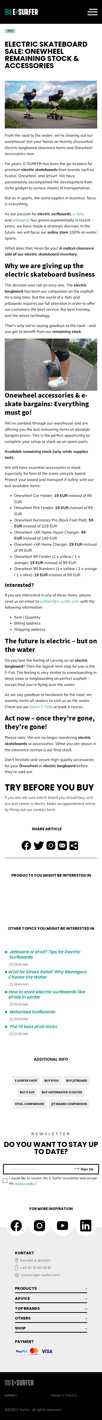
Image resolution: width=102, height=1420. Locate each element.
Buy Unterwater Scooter (62, 1092)
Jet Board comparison (69, 1104)
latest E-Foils (41, 706)
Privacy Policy (64, 1395)
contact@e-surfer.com (59, 601)
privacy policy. (25, 1183)
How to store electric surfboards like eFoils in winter (45, 994)
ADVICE (22, 1298)
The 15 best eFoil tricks (31, 1026)
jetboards (21, 220)
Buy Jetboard (76, 1081)
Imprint (11, 1395)
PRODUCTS (26, 1288)
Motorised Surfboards (30, 1012)
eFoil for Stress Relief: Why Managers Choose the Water (45, 974)
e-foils (78, 213)
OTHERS (23, 1318)
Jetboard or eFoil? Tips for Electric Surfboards (42, 954)
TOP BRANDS (27, 1308)
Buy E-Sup (27, 1092)
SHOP (20, 1328)
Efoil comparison (29, 1104)
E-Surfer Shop (26, 1081)
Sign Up (86, 1169)
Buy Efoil (51, 1081)
